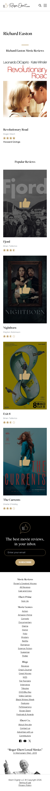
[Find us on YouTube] (25, 741)
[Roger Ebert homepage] (16, 5)
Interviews (25, 684)
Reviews (25, 666)
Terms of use (25, 782)
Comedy (25, 618)
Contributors (25, 736)
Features (25, 703)
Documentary (25, 622)
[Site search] (40, 5)
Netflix (25, 641)
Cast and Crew (25, 591)
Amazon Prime (25, 615)
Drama (25, 626)
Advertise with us (25, 732)
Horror (25, 630)
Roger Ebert (25, 711)
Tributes (25, 688)
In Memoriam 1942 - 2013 (25, 753)
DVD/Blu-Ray (25, 692)
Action (25, 611)
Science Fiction (25, 648)
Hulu (25, 633)
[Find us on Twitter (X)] (30, 741)
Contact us (25, 728)
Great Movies (25, 673)
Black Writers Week (25, 699)
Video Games (25, 696)
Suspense (25, 652)
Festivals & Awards (25, 714)
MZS (25, 677)
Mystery (25, 637)
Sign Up (25, 601)
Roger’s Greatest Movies (25, 583)
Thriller (25, 656)
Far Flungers (25, 681)
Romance (25, 645)
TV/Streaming (25, 707)
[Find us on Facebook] (20, 741)
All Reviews (25, 587)
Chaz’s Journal (25, 670)
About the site (25, 724)
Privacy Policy (25, 785)
